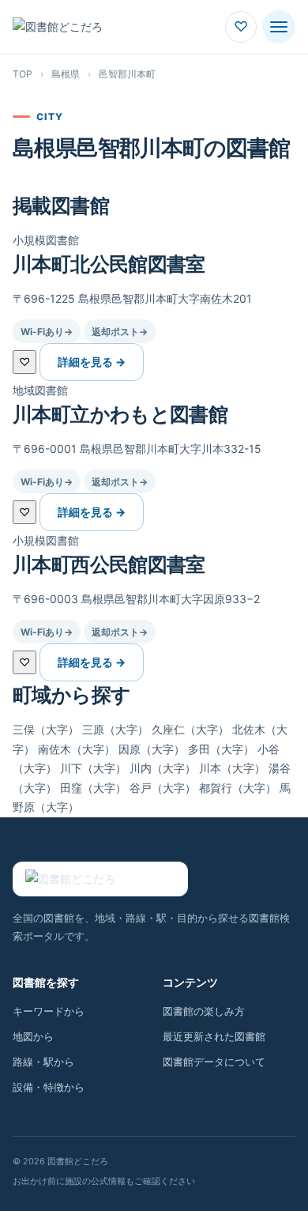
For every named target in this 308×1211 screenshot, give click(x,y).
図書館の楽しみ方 (204, 1011)
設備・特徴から (49, 1087)
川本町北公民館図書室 (109, 264)
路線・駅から (43, 1061)
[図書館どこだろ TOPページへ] (100, 879)
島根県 (65, 74)
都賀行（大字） (237, 787)
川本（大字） (232, 768)
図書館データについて (214, 1061)
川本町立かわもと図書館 (120, 414)
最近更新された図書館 (214, 1036)
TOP (22, 74)
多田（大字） (221, 749)
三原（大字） (115, 729)
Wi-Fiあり (47, 332)
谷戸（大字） (163, 787)
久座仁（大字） (190, 729)
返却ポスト (120, 332)
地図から (33, 1036)
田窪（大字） (93, 787)
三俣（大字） (46, 729)
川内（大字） (163, 768)
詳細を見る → (92, 361)
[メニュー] (278, 26)
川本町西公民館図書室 (109, 564)
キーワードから (49, 1011)
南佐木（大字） (76, 749)
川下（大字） (93, 768)
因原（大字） (151, 749)
